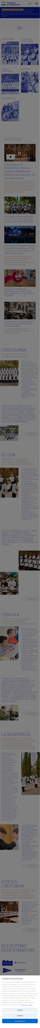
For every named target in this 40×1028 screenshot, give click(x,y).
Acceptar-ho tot (20, 1021)
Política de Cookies (27, 1005)
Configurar (20, 1015)
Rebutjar (20, 1010)
